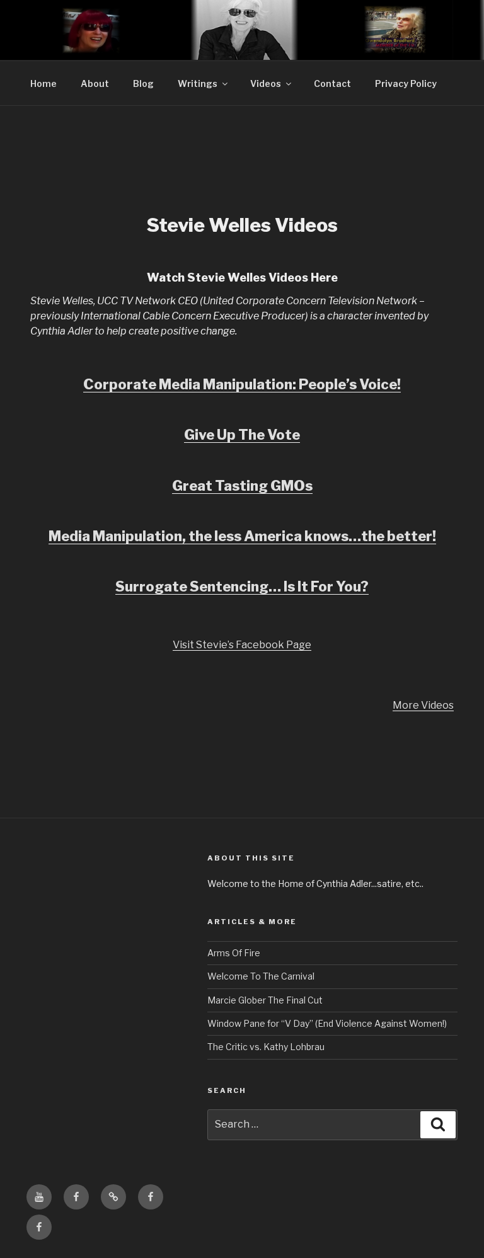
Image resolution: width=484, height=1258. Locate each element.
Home (43, 83)
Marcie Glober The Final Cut (265, 1000)
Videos (265, 83)
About (95, 83)
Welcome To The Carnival (260, 976)
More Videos (423, 705)
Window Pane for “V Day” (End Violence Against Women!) (327, 1023)
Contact (332, 83)
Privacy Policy (406, 83)
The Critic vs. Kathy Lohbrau (266, 1046)
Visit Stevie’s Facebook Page (242, 645)
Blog (143, 83)
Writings (197, 83)
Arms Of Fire (233, 952)
